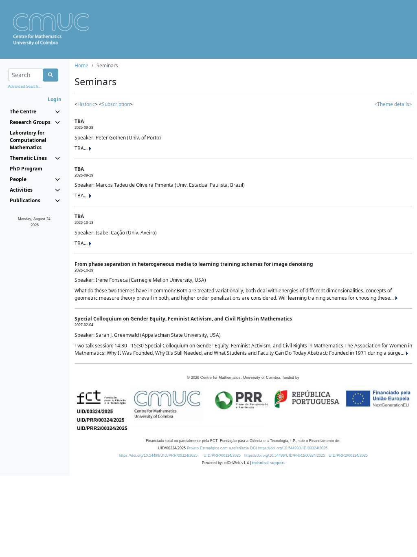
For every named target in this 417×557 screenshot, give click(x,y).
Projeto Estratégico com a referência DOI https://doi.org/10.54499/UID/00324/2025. (258, 448)
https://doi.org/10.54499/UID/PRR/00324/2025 (158, 455)
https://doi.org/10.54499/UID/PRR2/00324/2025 (284, 455)
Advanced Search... (25, 86)
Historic (86, 104)
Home (81, 65)
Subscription (116, 104)
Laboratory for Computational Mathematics (28, 140)
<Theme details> (393, 104)
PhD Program (26, 168)
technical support (268, 463)
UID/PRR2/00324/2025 (348, 455)
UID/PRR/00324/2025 (222, 455)
